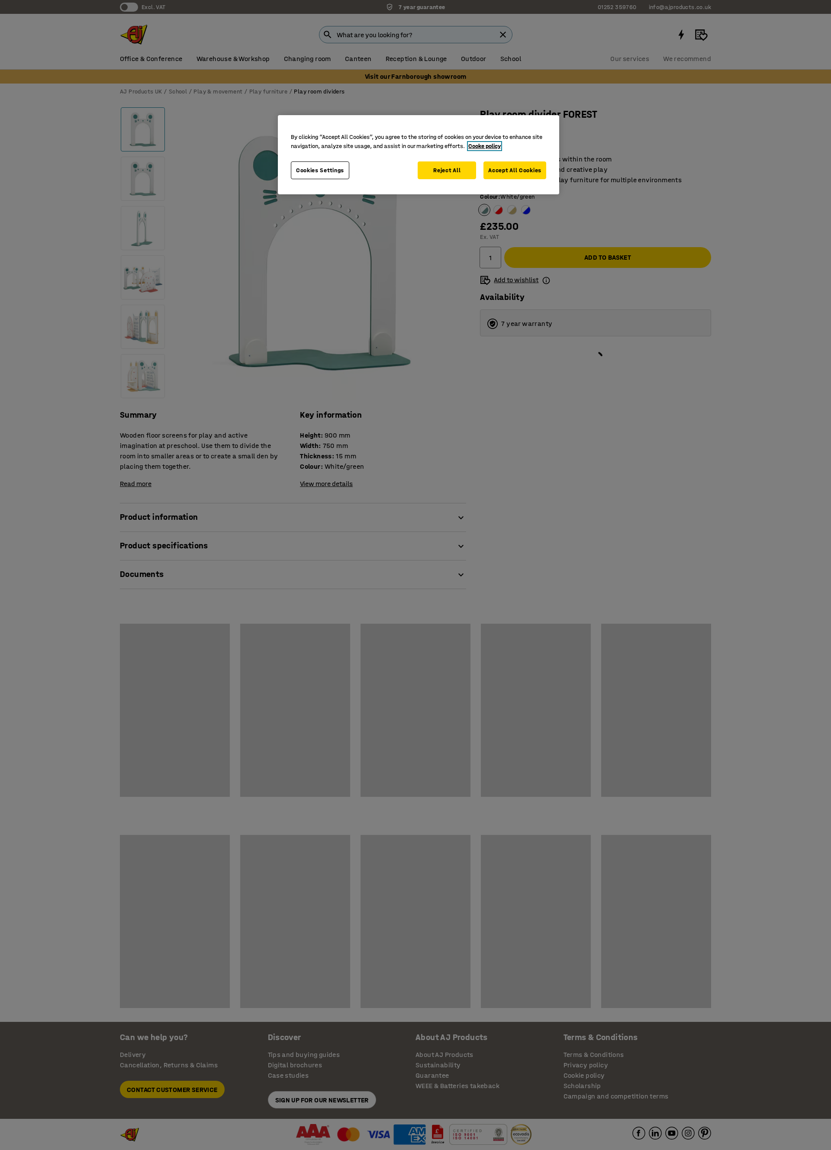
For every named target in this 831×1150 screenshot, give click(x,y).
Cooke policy (484, 146)
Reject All (447, 170)
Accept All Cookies (514, 170)
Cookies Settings (320, 170)
